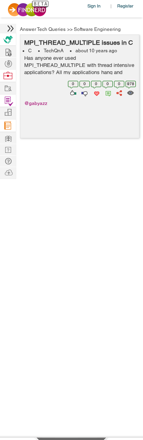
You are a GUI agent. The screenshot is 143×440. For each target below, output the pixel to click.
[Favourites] (95, 92)
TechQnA (54, 50)
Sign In (93, 5)
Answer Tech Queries (43, 29)
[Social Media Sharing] (119, 92)
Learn (8, 126)
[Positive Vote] (72, 92)
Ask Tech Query (8, 161)
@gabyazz (35, 103)
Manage (8, 101)
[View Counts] (130, 92)
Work (8, 76)
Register (125, 5)
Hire (8, 39)
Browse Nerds (8, 63)
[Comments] (107, 92)
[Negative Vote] (84, 92)
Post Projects (8, 51)
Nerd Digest (8, 138)
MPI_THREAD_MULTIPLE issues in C (78, 42)
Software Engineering (97, 29)
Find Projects (8, 88)
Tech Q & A (8, 149)
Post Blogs (8, 172)
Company (8, 113)
